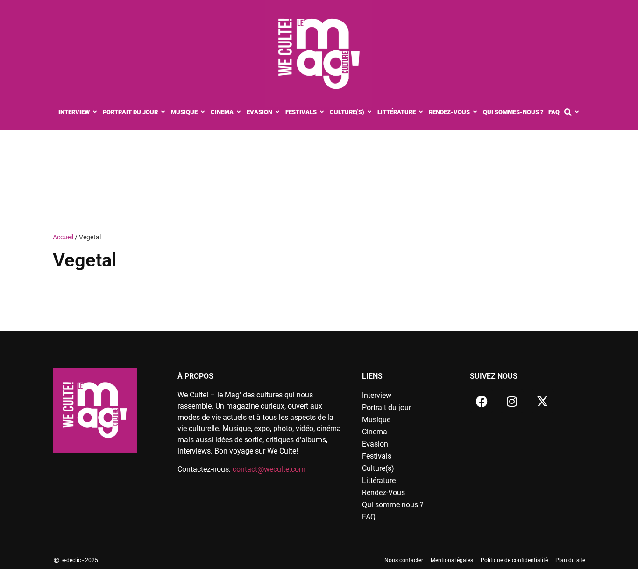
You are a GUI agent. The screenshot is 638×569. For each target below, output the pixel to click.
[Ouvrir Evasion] (278, 112)
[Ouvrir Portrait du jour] (163, 112)
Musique (376, 419)
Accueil (63, 237)
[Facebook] (481, 401)
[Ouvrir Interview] (95, 112)
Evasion (375, 443)
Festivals (376, 456)
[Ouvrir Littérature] (421, 112)
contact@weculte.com (269, 469)
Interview (376, 395)
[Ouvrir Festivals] (322, 112)
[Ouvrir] (577, 112)
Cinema (374, 431)
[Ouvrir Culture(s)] (370, 112)
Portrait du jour (386, 407)
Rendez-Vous (383, 492)
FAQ (369, 516)
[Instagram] (512, 401)
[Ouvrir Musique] (203, 112)
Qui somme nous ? (393, 504)
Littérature (379, 480)
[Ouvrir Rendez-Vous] (475, 112)
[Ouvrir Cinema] (239, 112)
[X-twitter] (542, 401)
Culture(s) (378, 468)
